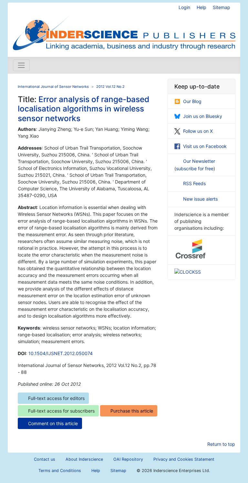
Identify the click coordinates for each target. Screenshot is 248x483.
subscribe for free (194, 168)
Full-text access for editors (56, 398)
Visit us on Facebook (205, 146)
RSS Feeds (194, 183)
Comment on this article (53, 423)
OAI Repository (128, 459)
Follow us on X (198, 131)
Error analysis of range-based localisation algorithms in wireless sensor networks (83, 108)
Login (184, 7)
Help (201, 7)
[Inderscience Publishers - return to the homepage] (124, 27)
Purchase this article (131, 411)
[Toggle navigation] (21, 65)
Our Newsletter (199, 161)
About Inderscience (84, 459)
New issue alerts (200, 199)
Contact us (44, 459)
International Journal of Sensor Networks (53, 86)
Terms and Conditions (59, 470)
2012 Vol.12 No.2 (110, 86)
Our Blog (192, 101)
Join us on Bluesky (202, 116)
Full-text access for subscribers (61, 411)
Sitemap (221, 7)
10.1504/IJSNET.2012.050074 (60, 353)
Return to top (221, 444)
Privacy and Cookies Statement (183, 459)
